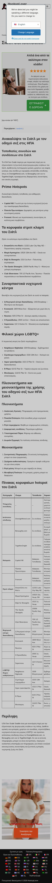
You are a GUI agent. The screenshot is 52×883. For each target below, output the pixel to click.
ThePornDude (34, 876)
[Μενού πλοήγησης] (47, 6)
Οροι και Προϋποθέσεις (12, 855)
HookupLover (33, 881)
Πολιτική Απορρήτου (34, 852)
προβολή (19, 128)
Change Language (26, 32)
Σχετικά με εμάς (16, 852)
